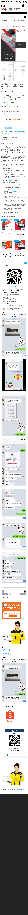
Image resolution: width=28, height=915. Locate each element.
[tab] (6, 137)
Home (4, 25)
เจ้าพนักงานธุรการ (7, 133)
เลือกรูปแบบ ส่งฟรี (4, 121)
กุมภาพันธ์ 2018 (6, 652)
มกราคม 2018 (6, 653)
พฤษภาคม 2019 (6, 649)
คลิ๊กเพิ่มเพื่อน (14, 286)
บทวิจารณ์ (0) (4, 139)
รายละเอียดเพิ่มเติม (5, 137)
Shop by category (5, 13)
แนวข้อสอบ (9, 25)
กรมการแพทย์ (15, 25)
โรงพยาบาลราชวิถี (13, 191)
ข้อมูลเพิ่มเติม (15, 137)
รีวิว (9, 597)
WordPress (17, 789)
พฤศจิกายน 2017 (6, 654)
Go (25, 17)
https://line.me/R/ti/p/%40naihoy (11, 184)
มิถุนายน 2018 (6, 650)
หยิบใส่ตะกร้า (8, 128)
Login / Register (3, 5)
